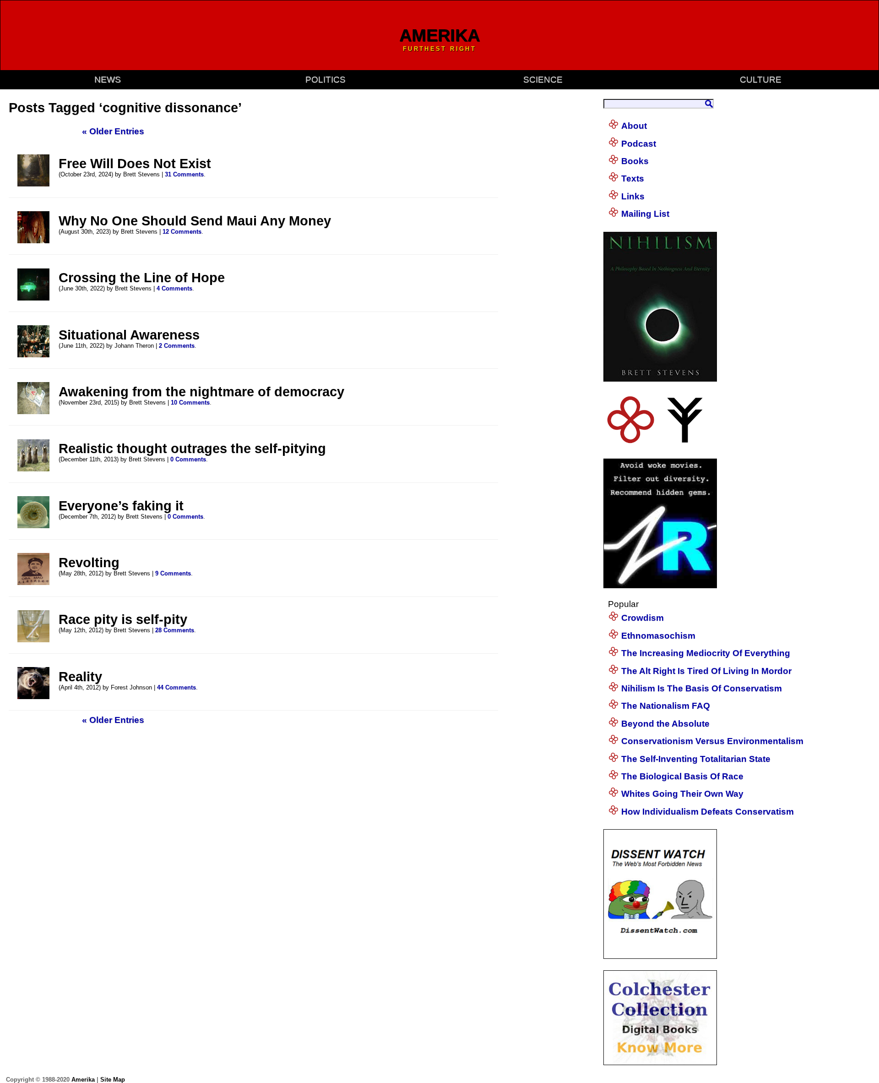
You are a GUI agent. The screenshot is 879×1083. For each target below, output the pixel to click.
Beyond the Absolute (665, 723)
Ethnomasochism (658, 635)
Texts (632, 178)
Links (633, 196)
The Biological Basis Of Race (682, 776)
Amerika (83, 1079)
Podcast (638, 143)
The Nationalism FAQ (665, 706)
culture (760, 79)
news (107, 79)
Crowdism (642, 618)
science (543, 79)
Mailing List (645, 214)
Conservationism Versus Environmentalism (712, 741)
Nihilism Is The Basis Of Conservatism (701, 688)
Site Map (112, 1079)
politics (325, 79)
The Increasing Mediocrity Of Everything (705, 653)
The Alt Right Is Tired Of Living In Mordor (706, 671)
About (634, 126)
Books (635, 161)
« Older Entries (113, 131)
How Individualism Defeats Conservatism (707, 811)
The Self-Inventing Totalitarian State (695, 759)
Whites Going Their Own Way (682, 794)
